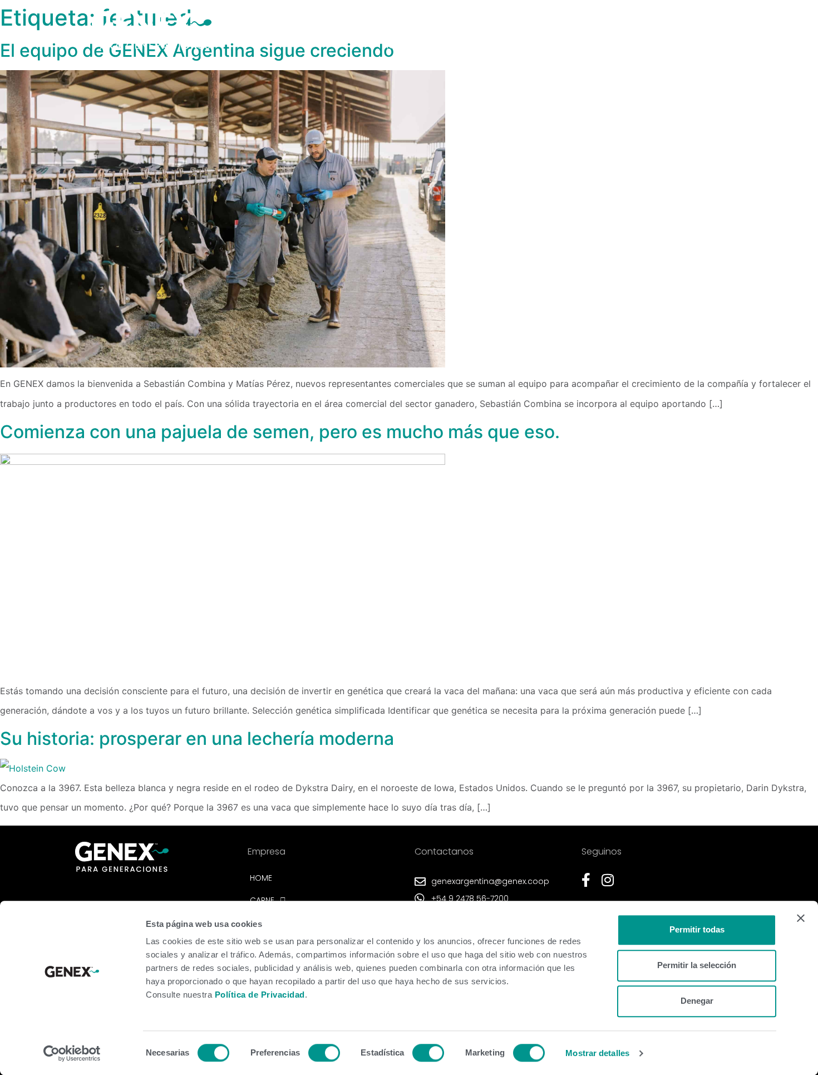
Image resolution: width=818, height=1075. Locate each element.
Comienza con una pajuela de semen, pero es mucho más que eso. (280, 432)
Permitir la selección (696, 965)
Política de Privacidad (260, 994)
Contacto (700, 45)
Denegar (697, 1000)
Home (395, 45)
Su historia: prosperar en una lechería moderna (197, 738)
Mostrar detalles (597, 1053)
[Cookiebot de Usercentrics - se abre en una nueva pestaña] (72, 1053)
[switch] (324, 1053)
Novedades (549, 45)
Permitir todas (697, 929)
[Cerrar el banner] (801, 918)
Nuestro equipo (626, 45)
